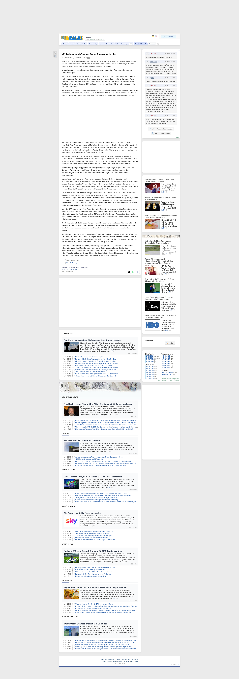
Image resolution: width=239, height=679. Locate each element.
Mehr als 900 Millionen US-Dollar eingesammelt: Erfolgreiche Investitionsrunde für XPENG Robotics (109, 649)
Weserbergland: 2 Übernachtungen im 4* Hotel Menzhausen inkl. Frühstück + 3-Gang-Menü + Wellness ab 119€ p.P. (114, 423)
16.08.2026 (166, 356)
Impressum (134, 659)
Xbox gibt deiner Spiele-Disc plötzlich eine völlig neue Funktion (96, 497)
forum (177, 137)
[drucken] (55, 55)
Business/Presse (70, 617)
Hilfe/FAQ (127, 661)
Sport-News (67, 544)
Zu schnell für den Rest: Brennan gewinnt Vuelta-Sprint (93, 574)
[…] (112, 351)
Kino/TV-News (68, 506)
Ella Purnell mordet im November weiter (82, 513)
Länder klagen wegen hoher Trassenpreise (89, 357)
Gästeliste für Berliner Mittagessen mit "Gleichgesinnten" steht (96, 369)
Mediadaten (125, 659)
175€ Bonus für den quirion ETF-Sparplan (89, 459)
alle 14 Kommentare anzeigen (162, 129)
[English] (156, 36)
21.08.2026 (150, 370)
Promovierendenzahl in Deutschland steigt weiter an (160, 198)
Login (163, 37)
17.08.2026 (150, 378)
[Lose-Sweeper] (158, 44)
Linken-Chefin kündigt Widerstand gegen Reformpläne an (159, 180)
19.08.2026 (150, 374)
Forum (72, 44)
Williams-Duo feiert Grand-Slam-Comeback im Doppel (93, 572)
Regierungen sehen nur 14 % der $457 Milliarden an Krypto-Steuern (95, 587)
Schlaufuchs (81, 44)
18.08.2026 (150, 376)
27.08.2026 (150, 356)
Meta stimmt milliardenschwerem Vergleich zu (90, 576)
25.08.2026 (150, 360)
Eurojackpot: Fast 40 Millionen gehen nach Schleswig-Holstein (161, 216)
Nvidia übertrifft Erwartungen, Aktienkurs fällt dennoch (93, 608)
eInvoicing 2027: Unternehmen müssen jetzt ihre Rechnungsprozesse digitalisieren (103, 647)
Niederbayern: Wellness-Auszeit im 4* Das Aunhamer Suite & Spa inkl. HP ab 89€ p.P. (104, 429)
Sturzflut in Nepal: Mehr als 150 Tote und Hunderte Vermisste (95, 361)
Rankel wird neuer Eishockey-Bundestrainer (90, 570)
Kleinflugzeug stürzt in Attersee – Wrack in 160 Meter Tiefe (95, 567)
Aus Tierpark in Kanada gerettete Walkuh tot (90, 371)
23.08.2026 (150, 366)
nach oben (173, 664)
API (132, 661)
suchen (171, 343)
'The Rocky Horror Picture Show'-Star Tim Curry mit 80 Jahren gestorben (98, 403)
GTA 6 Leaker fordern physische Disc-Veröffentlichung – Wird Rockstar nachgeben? (103, 612)
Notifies (177, 380)
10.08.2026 (166, 368)
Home (103, 661)
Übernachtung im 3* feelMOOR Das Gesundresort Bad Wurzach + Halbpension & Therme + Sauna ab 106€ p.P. (113, 427)
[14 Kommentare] (67, 271)
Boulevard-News (70, 397)
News (65, 44)
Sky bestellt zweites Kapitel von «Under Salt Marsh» (92, 533)
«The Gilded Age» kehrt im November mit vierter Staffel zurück (161, 316)
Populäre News (167, 372)
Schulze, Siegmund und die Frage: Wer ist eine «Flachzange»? (96, 363)
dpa (88, 58)
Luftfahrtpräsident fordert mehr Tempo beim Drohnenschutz (158, 242)
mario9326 (153, 62)
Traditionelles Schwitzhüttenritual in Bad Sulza (85, 623)
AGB (118, 659)
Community (93, 44)
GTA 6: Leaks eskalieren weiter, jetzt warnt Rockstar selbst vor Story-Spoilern (101, 493)
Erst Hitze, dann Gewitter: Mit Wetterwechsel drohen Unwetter (92, 340)
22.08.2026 (150, 368)
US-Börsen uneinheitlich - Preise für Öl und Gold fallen (93, 365)
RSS (136, 661)
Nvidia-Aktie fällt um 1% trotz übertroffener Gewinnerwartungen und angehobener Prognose (106, 606)
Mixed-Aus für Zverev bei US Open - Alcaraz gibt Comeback (160, 280)
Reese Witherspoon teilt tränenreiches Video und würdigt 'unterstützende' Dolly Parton (159, 261)
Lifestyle (109, 44)
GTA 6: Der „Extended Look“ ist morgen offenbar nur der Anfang (96, 499)
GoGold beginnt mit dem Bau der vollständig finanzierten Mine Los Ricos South (102, 644)
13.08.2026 (166, 362)
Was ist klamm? (140, 44)
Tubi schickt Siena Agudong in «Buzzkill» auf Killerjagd (93, 535)
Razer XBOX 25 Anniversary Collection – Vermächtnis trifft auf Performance (100, 465)
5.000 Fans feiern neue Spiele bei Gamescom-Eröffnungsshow (159, 298)
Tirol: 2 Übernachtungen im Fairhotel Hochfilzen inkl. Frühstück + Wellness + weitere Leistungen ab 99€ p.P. (111, 425)
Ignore (171, 380)
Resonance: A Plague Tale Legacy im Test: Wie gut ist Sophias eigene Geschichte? (103, 495)
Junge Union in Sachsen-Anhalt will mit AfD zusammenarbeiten (96, 367)
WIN (117, 44)
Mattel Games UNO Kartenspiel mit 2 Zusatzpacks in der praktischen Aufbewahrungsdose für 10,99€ (109, 420)
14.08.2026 (166, 360)
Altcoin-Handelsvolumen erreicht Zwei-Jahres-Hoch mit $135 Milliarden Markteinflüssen (105, 610)
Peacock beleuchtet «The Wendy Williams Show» (92, 537)
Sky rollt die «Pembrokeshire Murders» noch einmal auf (94, 531)
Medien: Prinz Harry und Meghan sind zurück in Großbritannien (96, 374)
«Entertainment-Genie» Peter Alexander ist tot (89, 54)
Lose (102, 44)
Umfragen (126, 44)
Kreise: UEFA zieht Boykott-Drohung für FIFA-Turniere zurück (93, 551)
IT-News (65, 433)
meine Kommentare (162, 380)
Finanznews (67, 580)
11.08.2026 (166, 366)
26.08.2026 (150, 358)
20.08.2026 (150, 372)
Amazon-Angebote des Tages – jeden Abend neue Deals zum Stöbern (99, 457)
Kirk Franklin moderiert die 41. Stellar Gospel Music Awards (95, 540)
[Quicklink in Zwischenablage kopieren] (55, 52)
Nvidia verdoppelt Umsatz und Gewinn (82, 440)
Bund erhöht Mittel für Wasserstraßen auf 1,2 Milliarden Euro (95, 359)
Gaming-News (68, 470)
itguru (152, 78)
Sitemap (104, 659)
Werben (152, 44)
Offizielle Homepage (73, 263)
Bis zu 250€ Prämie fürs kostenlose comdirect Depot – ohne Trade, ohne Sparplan (103, 461)
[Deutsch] (153, 36)
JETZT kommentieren (162, 133)
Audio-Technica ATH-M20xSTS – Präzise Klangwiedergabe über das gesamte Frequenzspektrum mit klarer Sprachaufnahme (117, 463)
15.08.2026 (166, 358)
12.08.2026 (166, 364)
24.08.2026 (150, 362)
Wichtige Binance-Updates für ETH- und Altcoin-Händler (94, 604)
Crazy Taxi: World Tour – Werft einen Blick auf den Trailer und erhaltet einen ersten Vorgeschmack (108, 502)
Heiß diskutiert (167, 374)
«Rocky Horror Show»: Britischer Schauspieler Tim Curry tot (95, 376)
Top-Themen (67, 333)
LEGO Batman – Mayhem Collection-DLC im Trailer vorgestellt (93, 476)
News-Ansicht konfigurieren (170, 379)
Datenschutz (112, 659)
